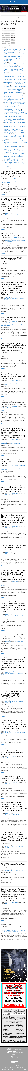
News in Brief (7, 168)
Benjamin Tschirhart (15, 237)
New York (21, 266)
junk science (7, 324)
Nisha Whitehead (22, 465)
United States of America (5, 182)
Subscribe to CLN (14, 1061)
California (6, 497)
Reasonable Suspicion (18, 355)
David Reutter (14, 178)
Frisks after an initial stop (9, 355)
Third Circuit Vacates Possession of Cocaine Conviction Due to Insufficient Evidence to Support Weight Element (15, 141)
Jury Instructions (8, 495)
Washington (6, 299)
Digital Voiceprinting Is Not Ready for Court (13, 159)
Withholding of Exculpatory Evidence (18, 701)
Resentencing (22, 298)
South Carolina (3, 674)
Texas (9, 733)
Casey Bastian (14, 406)
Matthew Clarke (14, 730)
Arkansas (20, 528)
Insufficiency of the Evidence (17, 758)
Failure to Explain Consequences (11, 214)
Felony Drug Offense (17, 814)
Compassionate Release (13, 409)
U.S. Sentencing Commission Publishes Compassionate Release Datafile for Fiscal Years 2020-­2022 (15, 87)
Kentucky (18, 930)
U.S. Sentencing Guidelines (14, 298)
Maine (23, 870)
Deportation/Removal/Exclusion (10, 442)
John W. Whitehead (15, 465)
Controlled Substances (9, 814)
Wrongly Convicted (15, 1065)
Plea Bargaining (8, 641)
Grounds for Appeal (8, 732)
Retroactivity (7, 298)
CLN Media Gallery (15, 17)
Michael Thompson (15, 782)
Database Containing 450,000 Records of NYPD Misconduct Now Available (14, 64)
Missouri (21, 930)
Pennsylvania (3, 760)
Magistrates (7, 673)
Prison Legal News (12, 1051)
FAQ (12, 1056)
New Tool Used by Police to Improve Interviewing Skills (14, 318)
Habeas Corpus (12, 673)
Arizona (15, 929)
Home (9, 1048)
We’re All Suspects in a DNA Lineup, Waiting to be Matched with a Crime (13, 462)
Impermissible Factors (8, 215)
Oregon (17, 906)
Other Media (23, 17)
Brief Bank (12, 14)
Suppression (24, 355)
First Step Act (7, 846)
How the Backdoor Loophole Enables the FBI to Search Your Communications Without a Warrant (15, 145)
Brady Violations (8, 701)
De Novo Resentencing (19, 673)
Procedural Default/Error (15, 846)
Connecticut (3, 930)
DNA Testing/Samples (9, 468)
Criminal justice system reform (17, 181)
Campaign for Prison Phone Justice (15, 1052)
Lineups (18, 468)
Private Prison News (15, 1059)
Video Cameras (22, 240)
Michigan (17, 215)
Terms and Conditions (15, 1057)
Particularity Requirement (9, 904)
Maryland (2, 585)
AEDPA (13, 528)
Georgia (9, 930)
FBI (6, 784)
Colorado (22, 929)
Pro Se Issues (11, 553)
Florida (7, 930)
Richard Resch (14, 352)
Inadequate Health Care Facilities (11, 615)
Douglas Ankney (15, 212)
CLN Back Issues (5, 17)
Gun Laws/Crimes (19, 584)
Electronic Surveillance (15, 240)
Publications (18, 14)
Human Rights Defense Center (14, 1049)
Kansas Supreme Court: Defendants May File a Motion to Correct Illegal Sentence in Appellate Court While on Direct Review (15, 84)
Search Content (5, 14)
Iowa (12, 930)
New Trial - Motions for (17, 732)
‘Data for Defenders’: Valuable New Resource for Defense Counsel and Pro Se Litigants (14, 108)
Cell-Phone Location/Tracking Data (13, 784)
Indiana (15, 930)
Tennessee (14, 931)
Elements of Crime (4, 443)
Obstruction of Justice (20, 442)
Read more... (3, 194)
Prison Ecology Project (15, 1064)
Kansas (5, 384)
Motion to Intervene (8, 758)
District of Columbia (7, 702)
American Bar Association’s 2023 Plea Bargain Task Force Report (12, 636)
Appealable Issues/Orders (19, 383)
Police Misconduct (8, 181)
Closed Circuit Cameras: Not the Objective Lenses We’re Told (12, 235)
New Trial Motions (15, 495)
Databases (14, 266)
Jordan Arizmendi (15, 321)
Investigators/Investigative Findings (16, 324)
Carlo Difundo (14, 638)
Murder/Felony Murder (22, 495)
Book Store (13, 1062)
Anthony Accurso (15, 867)
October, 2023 (5, 179)
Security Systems (8, 240)
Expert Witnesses (8, 584)
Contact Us (13, 1054)
